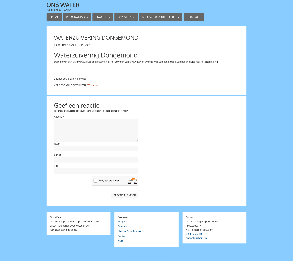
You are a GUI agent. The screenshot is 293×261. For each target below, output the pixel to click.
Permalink (92, 85)
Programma (124, 221)
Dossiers (123, 226)
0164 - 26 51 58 (194, 233)
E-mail (57, 154)
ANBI (121, 241)
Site (56, 165)
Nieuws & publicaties (129, 231)
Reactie (59, 116)
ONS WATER (63, 4)
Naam (57, 143)
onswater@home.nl (196, 238)
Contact (122, 236)
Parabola (151, 257)
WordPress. (164, 257)
